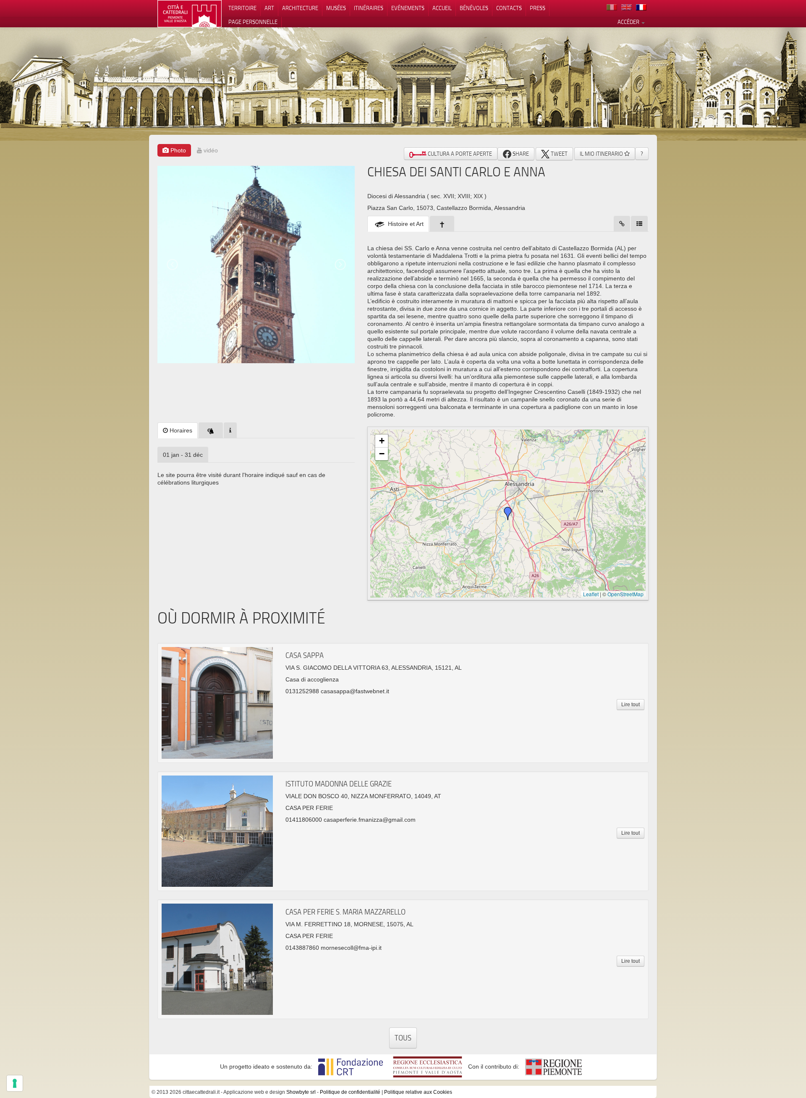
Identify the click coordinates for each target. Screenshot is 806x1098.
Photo (177, 150)
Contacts (509, 8)
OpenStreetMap (625, 593)
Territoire (242, 8)
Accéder (629, 22)
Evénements (407, 8)
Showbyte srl (301, 1092)
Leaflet (591, 593)
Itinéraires (368, 8)
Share (520, 153)
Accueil (442, 8)
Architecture (300, 8)
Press (537, 8)
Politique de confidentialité (350, 1092)
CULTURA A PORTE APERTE (459, 153)
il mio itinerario (602, 153)
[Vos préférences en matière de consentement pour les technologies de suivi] (15, 1083)
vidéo (210, 150)
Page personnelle (252, 22)
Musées (336, 8)
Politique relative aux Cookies (418, 1092)
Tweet (559, 153)
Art (269, 8)
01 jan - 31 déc (183, 454)
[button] (508, 513)
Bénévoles (474, 8)
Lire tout (630, 705)
